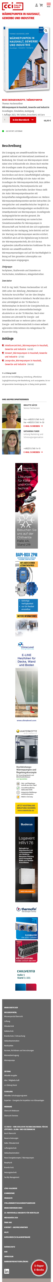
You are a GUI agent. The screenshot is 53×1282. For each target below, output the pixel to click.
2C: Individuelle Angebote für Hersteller (21, 1213)
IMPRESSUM (8, 1256)
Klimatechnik (9, 1026)
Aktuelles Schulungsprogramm (15, 1095)
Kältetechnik (8, 1031)
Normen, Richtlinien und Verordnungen (19, 1050)
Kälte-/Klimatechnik (11, 1143)
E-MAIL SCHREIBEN (32, 426)
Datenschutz (9, 1247)
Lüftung (7, 1021)
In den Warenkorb (21, 120)
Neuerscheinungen (11, 1138)
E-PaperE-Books (39, 1267)
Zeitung (7, 1071)
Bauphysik (8, 1163)
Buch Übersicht (10, 1133)
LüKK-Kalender (10, 1188)
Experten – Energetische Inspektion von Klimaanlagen (24, 1100)
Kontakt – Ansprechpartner (16, 1227)
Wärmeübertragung (11, 1055)
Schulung (8, 1091)
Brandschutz (9, 1167)
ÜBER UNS (8, 1222)
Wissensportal (10, 1012)
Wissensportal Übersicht (13, 1016)
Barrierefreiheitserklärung (16, 1261)
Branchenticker (11, 1007)
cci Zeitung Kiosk (10, 1085)
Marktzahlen (8, 1046)
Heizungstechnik (10, 1172)
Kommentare (9, 1193)
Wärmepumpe (9, 1060)
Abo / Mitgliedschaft (11, 1080)
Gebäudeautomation (11, 1041)
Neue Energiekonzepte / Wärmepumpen (22, 100)
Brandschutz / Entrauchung (14, 1036)
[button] (46, 30)
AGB (5, 1252)
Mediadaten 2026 (11, 1218)
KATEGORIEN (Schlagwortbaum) (17, 1237)
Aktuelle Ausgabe (10, 1075)
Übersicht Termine (11, 1116)
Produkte (8, 1198)
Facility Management (11, 1177)
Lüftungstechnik (10, 1148)
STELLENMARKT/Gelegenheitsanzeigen (19, 1203)
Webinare (8, 1107)
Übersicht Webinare (11, 1111)
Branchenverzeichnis (13, 1208)
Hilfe (6, 1232)
